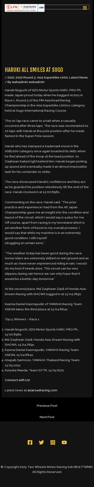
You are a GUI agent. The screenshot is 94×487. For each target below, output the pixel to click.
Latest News (78, 77)
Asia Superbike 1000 (52, 77)
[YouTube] (64, 442)
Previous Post (47, 405)
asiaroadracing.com (42, 390)
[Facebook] (30, 442)
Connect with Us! (17, 380)
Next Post (47, 417)
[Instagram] (52, 442)
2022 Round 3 (26, 77)
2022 (11, 77)
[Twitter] (41, 442)
